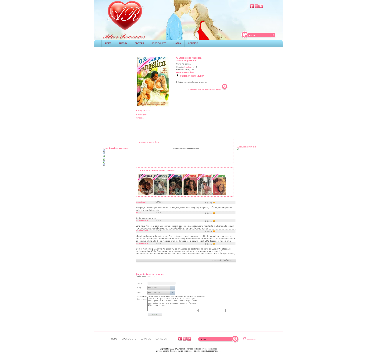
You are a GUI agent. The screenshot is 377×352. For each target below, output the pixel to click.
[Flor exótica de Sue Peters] (174, 185)
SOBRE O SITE (159, 43)
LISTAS (177, 43)
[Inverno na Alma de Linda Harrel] (145, 185)
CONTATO (193, 43)
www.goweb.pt (251, 339)
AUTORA (123, 43)
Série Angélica (183, 64)
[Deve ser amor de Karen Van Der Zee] (218, 185)
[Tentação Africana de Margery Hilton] (160, 185)
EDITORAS (146, 339)
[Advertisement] (188, 51)
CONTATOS (161, 339)
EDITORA (139, 43)
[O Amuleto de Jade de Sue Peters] (204, 185)
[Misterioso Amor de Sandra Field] (189, 185)
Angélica (187, 67)
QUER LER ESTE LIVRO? (192, 76)
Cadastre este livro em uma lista (185, 148)
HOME (108, 43)
